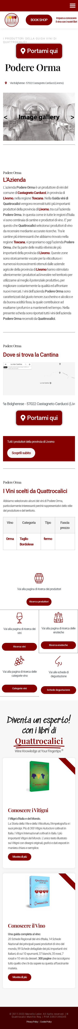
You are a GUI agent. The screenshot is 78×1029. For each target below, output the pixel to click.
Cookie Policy (45, 1021)
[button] (72, 5)
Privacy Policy (32, 1021)
